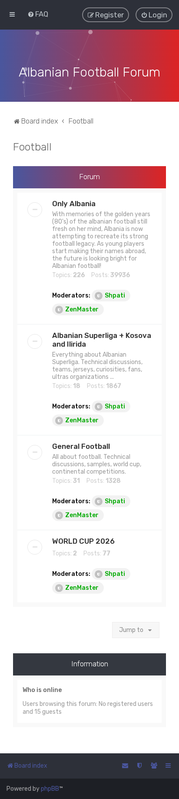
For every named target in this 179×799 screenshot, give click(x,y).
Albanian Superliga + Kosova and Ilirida (101, 339)
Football (32, 146)
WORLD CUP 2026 (83, 541)
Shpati (115, 295)
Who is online (42, 690)
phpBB (50, 788)
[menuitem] (37, 13)
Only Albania (74, 203)
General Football (81, 446)
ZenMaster (82, 309)
